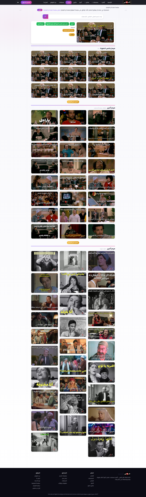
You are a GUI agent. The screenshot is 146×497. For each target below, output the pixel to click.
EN (18, 2)
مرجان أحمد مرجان (68, 30)
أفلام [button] (103, 2)
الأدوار (92, 483)
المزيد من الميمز (73, 102)
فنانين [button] (87, 2)
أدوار (80, 2)
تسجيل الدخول (26, 2)
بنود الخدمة (37, 481)
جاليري (75, 2)
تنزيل (72, 24)
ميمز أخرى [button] (40, 24)
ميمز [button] (69, 2)
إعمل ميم (64, 478)
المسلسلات (91, 478)
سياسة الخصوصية (36, 483)
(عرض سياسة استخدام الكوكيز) (52, 10)
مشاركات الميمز (63, 476)
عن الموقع (53, 2)
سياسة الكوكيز (36, 486)
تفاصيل (72, 35)
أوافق (39, 10)
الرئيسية (110, 2)
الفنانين (92, 481)
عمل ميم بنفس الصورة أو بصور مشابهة (57, 24)
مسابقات (61, 2)
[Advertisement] (20, 36)
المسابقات (64, 481)
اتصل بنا (46, 2)
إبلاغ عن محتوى (36, 488)
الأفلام (92, 476)
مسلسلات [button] (95, 2)
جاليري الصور (91, 486)
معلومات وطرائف (62, 483)
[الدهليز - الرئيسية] (127, 2)
